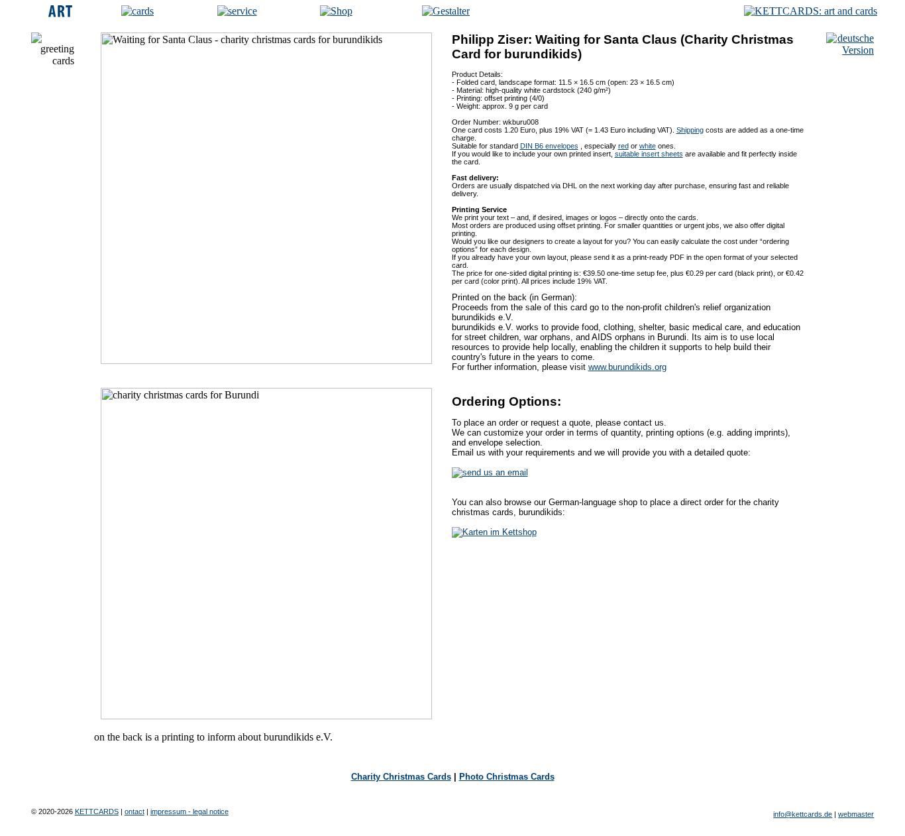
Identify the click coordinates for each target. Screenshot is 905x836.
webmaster (856, 814)
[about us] (237, 11)
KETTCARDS (97, 811)
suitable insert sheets (649, 154)
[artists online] (60, 13)
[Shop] (336, 11)
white (647, 146)
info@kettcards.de (802, 814)
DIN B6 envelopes (549, 146)
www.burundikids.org (627, 367)
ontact (134, 811)
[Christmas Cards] (137, 11)
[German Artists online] (446, 11)
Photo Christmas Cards (507, 777)
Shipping (690, 130)
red (623, 146)
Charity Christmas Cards (401, 777)
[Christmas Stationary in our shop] (494, 532)
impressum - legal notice (189, 811)
